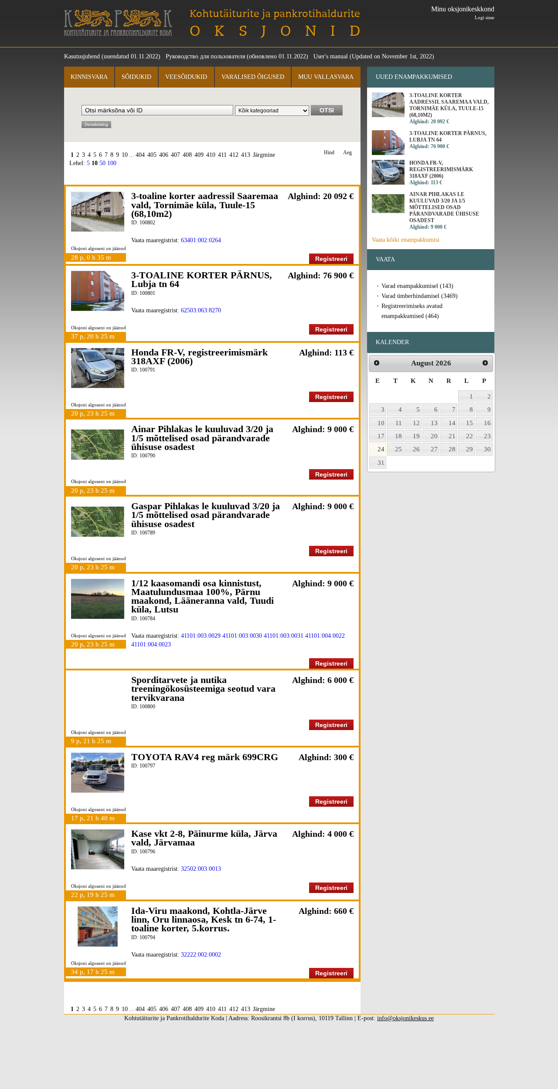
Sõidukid (136, 77)
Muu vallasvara (326, 77)
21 (452, 436)
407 (175, 155)
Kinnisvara (89, 77)
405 (152, 155)
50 (102, 163)
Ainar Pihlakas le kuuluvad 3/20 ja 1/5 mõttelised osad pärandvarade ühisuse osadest (202, 437)
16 (487, 422)
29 (469, 449)
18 (398, 436)
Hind (329, 153)
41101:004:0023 (151, 644)
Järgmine (264, 155)
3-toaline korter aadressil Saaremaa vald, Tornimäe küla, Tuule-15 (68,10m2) (204, 204)
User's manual (330, 56)
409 (199, 155)
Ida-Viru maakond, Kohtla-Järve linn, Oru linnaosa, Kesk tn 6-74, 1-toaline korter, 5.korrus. (203, 919)
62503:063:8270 (201, 310)
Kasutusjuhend (82, 56)
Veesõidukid (186, 77)
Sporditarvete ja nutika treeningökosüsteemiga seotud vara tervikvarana (203, 688)
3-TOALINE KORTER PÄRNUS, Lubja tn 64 (201, 279)
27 (434, 449)
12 (416, 422)
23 (487, 436)
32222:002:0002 (201, 954)
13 (434, 422)
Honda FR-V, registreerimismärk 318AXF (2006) (199, 356)
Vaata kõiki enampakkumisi (405, 240)
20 (434, 436)
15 (469, 422)
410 (210, 155)
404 (140, 155)
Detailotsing (96, 124)
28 (452, 449)
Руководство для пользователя (205, 56)
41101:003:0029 (201, 635)
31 (381, 462)
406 (163, 155)
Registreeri (331, 258)
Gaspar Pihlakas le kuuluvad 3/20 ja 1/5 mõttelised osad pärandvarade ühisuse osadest (205, 515)
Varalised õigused (252, 77)
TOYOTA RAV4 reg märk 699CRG (204, 756)
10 (125, 155)
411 (222, 155)
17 (381, 436)
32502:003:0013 (201, 869)
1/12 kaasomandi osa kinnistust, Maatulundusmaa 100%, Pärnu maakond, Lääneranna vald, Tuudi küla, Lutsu (202, 596)
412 (233, 155)
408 (187, 155)
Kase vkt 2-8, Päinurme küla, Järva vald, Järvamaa (204, 838)
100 (111, 163)
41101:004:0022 (325, 635)
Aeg (347, 153)
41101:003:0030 (242, 635)
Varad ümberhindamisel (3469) (419, 296)
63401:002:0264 (201, 240)
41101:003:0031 (283, 635)
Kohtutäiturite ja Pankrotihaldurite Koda (118, 23)
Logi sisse (484, 17)
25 (398, 449)
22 (469, 436)
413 (245, 155)
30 (487, 449)
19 (416, 436)
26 (416, 449)
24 (381, 449)
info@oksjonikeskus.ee (405, 1018)
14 (452, 422)
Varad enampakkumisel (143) (417, 286)
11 (398, 422)
